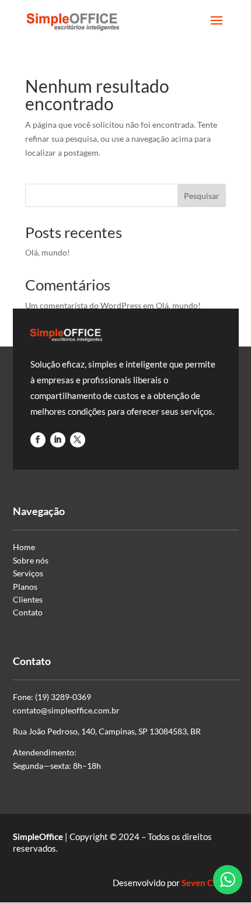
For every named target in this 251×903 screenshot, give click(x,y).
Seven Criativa (210, 882)
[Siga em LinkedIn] (57, 439)
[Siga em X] (77, 439)
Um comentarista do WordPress (83, 305)
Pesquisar (201, 196)
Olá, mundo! (47, 252)
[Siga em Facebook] (38, 439)
